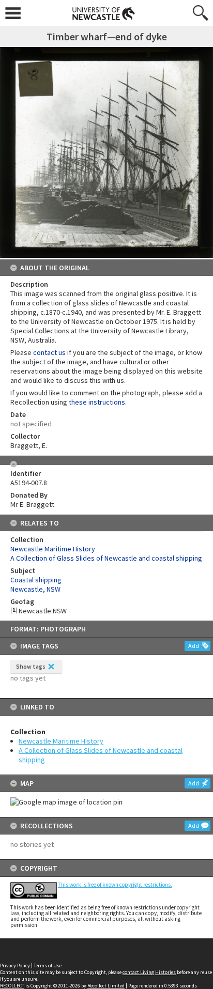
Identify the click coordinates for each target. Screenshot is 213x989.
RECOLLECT (12, 985)
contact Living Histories (149, 972)
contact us (49, 352)
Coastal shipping (36, 579)
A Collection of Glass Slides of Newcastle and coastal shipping (106, 558)
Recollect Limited (106, 985)
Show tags (30, 666)
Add (193, 646)
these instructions (97, 402)
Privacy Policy (15, 965)
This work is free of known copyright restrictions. (115, 884)
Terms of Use (48, 965)
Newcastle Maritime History (61, 741)
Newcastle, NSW (35, 589)
